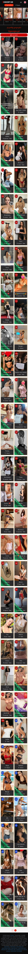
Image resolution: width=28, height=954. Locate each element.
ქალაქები (15, 35)
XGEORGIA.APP (22, 948)
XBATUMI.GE (14, 948)
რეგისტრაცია (9, 5)
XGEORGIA (6, 946)
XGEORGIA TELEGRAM (16, 951)
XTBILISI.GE (4, 949)
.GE (7, 2)
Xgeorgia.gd (14, 31)
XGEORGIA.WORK (6, 948)
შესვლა (18, 5)
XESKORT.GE (19, 949)
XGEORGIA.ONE (12, 949)
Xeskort (12, 935)
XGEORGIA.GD (19, 946)
